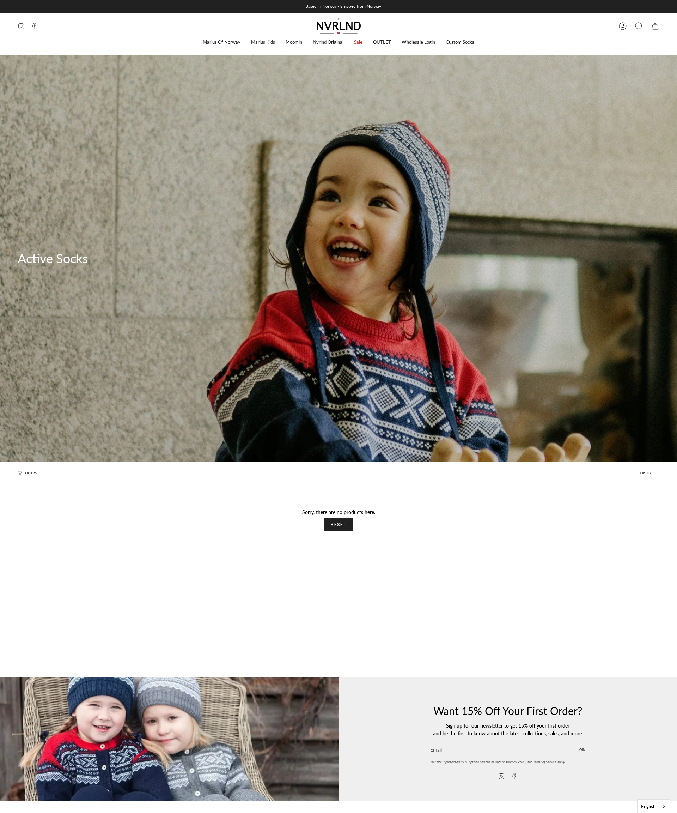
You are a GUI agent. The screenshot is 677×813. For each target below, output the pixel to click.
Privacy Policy (516, 762)
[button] (221, 42)
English (648, 806)
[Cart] (655, 26)
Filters (31, 473)
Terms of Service (544, 762)
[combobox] (653, 806)
